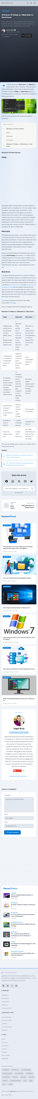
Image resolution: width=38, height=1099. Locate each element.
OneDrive (15, 1077)
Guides (10, 1084)
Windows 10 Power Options (15, 128)
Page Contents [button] (8, 124)
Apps (31, 1080)
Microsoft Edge (19, 1073)
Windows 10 (5, 11)
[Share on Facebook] (6, 481)
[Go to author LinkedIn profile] (15, 30)
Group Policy (6, 1077)
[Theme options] (31, 3)
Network (5, 1080)
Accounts (31, 1077)
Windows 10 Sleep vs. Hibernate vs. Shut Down (19, 145)
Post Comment (13, 832)
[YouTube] (7, 986)
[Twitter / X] (12, 986)
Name (6, 814)
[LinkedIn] (3, 986)
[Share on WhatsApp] (13, 481)
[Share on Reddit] (31, 481)
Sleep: (8, 132)
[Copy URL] (32, 488)
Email (6, 822)
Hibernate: (9, 136)
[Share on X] (19, 481)
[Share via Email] (25, 481)
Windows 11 (6, 1070)
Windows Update (7, 1073)
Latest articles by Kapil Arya (18, 776)
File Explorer (29, 1073)
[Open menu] (34, 3)
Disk (25, 1080)
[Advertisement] (19, 59)
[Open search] (27, 3)
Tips (4, 1084)
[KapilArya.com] (7, 3)
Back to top (6, 1095)
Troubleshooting (26, 1070)
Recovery (23, 1077)
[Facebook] (16, 986)
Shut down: (9, 140)
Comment (7, 795)
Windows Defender (16, 1080)
